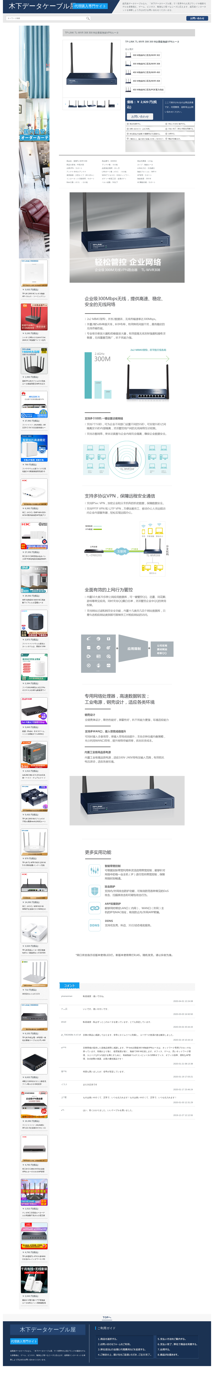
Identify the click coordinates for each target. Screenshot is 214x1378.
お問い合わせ (197, 18)
